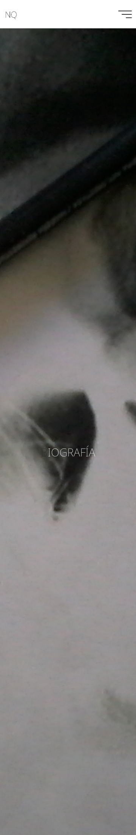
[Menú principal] (125, 14)
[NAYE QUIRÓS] (11, 14)
